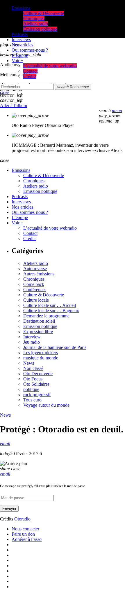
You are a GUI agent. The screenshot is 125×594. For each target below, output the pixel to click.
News (28, 363)
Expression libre (38, 331)
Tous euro (32, 399)
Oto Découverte (38, 373)
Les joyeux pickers (40, 352)
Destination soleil (39, 321)
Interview (32, 336)
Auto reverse (35, 268)
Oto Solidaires (36, 384)
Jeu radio (31, 342)
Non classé (33, 368)
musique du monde (40, 357)
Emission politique (40, 326)
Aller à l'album (13, 105)
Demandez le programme (46, 315)
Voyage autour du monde (46, 405)
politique (31, 389)
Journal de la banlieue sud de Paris (54, 347)
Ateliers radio (35, 263)
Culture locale (36, 300)
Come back (33, 284)
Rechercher (73, 87)
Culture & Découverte (43, 294)
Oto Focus (32, 378)
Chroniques (33, 279)
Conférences (34, 289)
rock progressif (37, 394)
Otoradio (22, 518)
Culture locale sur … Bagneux (51, 310)
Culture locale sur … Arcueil (49, 305)
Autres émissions (38, 273)
